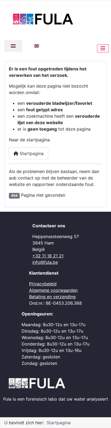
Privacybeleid (43, 283)
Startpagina (31, 153)
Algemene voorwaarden (53, 290)
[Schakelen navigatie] (103, 48)
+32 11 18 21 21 (48, 255)
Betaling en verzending (52, 296)
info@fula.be (45, 262)
